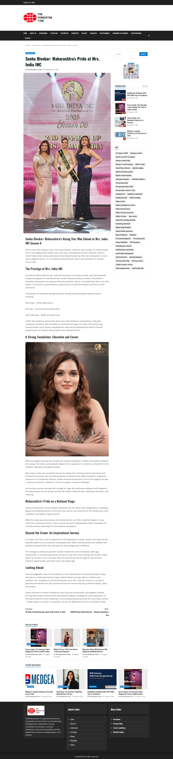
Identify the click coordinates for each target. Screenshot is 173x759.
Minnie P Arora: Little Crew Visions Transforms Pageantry (66, 650)
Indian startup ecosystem (124, 212)
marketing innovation (123, 223)
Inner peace (133, 216)
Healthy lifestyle (121, 197)
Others (27, 38)
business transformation (124, 164)
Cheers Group (140, 164)
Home (25, 33)
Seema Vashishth (121, 242)
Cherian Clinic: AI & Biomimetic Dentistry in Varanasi (120, 108)
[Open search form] (149, 36)
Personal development (123, 238)
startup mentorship (122, 260)
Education (93, 33)
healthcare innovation (134, 194)
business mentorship (123, 160)
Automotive (64, 33)
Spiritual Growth (121, 257)
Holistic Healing (135, 197)
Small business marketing (124, 249)
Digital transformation (123, 175)
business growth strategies (125, 157)
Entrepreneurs (136, 33)
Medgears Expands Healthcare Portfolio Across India (120, 121)
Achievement (43, 33)
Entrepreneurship (122, 183)
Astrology (54, 33)
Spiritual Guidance (135, 257)
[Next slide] (146, 86)
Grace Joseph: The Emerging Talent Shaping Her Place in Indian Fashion (37, 650)
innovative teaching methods (125, 220)
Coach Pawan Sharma (123, 168)
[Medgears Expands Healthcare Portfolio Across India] (39, 679)
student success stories (124, 264)
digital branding (138, 168)
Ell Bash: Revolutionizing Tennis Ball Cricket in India (45, 610)
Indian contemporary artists (125, 205)
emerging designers (122, 179)
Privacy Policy (118, 723)
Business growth (136, 153)
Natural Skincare (121, 234)
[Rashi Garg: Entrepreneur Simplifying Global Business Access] (70, 679)
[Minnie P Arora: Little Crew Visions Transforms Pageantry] (67, 638)
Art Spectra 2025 (122, 153)
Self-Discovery (135, 242)
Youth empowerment (123, 268)
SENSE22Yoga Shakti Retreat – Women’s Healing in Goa (89, 612)
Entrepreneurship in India (124, 186)
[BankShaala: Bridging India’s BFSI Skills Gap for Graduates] (102, 679)
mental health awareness (124, 231)
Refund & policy (118, 732)
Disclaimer (116, 719)
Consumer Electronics (120, 33)
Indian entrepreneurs (123, 209)
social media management (124, 253)
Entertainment (105, 33)
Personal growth (139, 238)
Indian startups (121, 216)
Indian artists (120, 201)
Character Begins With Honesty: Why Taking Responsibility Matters (94, 650)
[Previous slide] (143, 86)
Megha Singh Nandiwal (123, 227)
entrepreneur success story (125, 190)
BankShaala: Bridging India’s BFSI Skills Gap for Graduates (101, 693)
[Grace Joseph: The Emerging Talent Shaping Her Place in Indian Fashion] (38, 638)
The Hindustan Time (34, 70)
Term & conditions (119, 728)
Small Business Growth (123, 246)
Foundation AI (120, 194)
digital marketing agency (124, 171)
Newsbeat (133, 234)
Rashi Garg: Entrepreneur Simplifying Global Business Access (120, 134)
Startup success (137, 260)
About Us (33, 33)
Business (30, 686)
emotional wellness (138, 179)
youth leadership (137, 268)
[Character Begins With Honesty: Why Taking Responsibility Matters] (95, 638)
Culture (84, 33)
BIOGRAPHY (75, 33)
